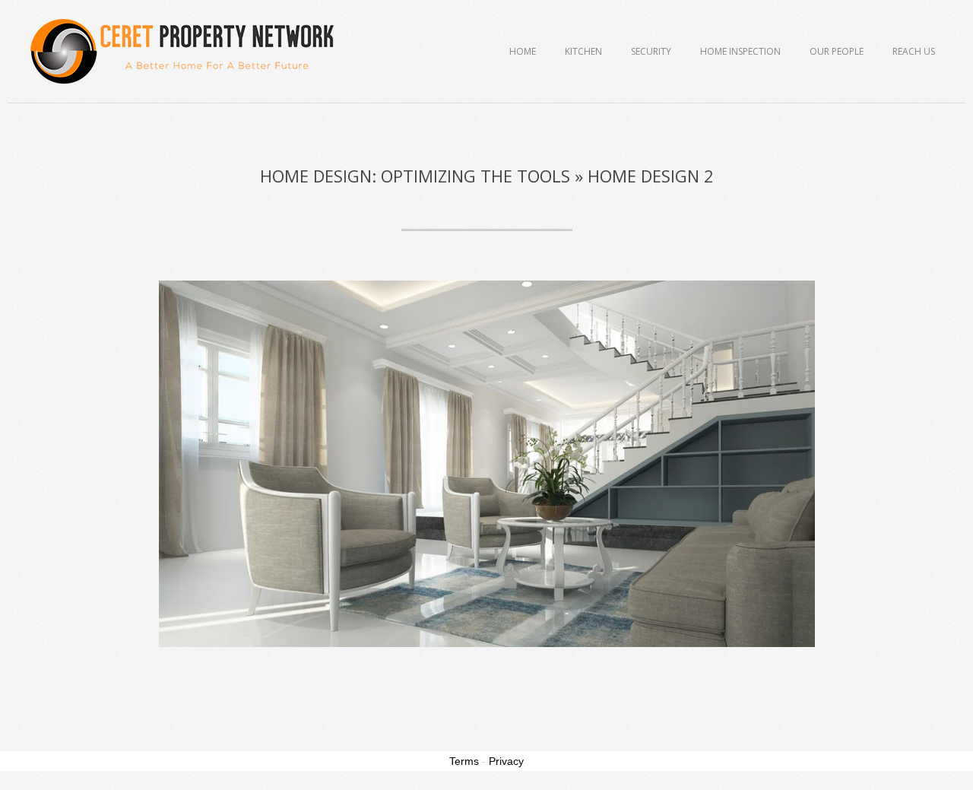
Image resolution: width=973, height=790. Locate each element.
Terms (464, 761)
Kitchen (583, 51)
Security (651, 51)
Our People (837, 51)
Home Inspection (740, 51)
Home (522, 51)
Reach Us (913, 51)
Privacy (506, 761)
